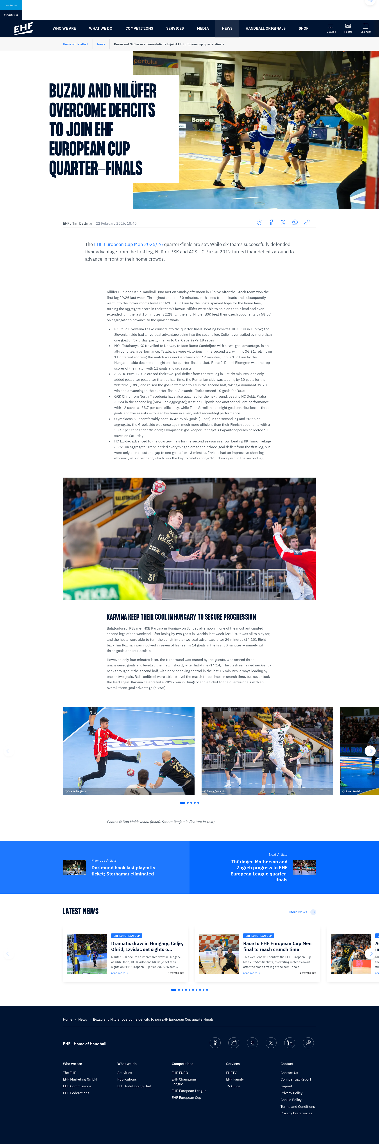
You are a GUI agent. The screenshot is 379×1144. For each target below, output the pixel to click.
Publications (127, 1079)
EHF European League (189, 1090)
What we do (100, 28)
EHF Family (235, 1079)
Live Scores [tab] (11, 5)
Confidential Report (296, 1079)
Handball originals (266, 28)
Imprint (286, 1086)
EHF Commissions (77, 1086)
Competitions (139, 28)
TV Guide (233, 1086)
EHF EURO (180, 1072)
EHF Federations (76, 1093)
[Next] (370, 750)
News (227, 28)
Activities (124, 1072)
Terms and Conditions (298, 1106)
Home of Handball (75, 44)
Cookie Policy (291, 1099)
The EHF (69, 1072)
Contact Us (289, 1072)
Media (203, 28)
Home (68, 1019)
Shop (304, 28)
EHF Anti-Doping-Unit (134, 1086)
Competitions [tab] (11, 14)
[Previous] (8, 750)
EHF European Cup (186, 1097)
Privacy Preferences (296, 1113)
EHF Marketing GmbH (80, 1079)
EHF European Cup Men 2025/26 (128, 244)
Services (175, 28)
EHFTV (231, 1072)
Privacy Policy (291, 1093)
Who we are (64, 28)
